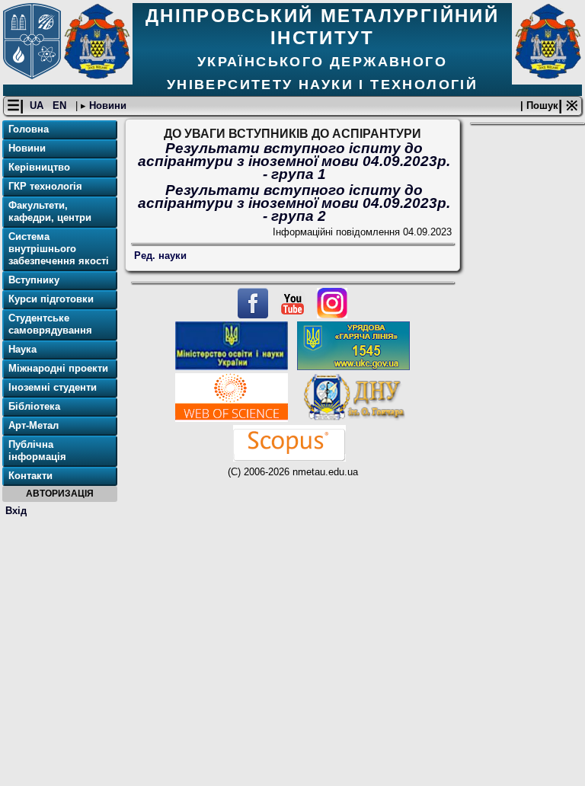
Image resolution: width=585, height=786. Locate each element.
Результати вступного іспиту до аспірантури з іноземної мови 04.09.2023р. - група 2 (294, 203)
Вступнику (33, 280)
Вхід (16, 510)
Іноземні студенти (52, 387)
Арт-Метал (33, 425)
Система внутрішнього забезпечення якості (58, 249)
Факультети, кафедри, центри (49, 211)
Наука (22, 349)
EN (61, 105)
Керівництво (39, 167)
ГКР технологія (45, 186)
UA (38, 105)
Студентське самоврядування (50, 324)
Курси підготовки (51, 299)
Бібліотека (34, 406)
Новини (106, 105)
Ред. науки (160, 255)
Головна (28, 129)
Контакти (30, 475)
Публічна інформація (37, 450)
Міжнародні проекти (58, 368)
